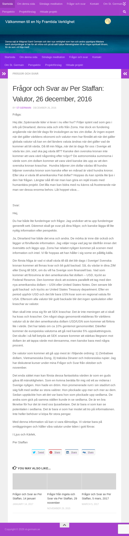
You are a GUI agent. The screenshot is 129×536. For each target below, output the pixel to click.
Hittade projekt (48, 11)
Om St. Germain (113, 3)
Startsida (7, 3)
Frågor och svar (76, 3)
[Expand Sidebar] (4, 73)
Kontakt (94, 3)
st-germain (23, 108)
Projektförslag (27, 11)
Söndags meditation (50, 3)
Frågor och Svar (25, 73)
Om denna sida (26, 3)
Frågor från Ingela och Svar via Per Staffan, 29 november (62, 498)
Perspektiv (8, 11)
